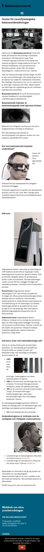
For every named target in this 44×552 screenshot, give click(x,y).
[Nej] (41, 544)
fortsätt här (26, 458)
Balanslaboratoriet (16, 6)
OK (22, 547)
